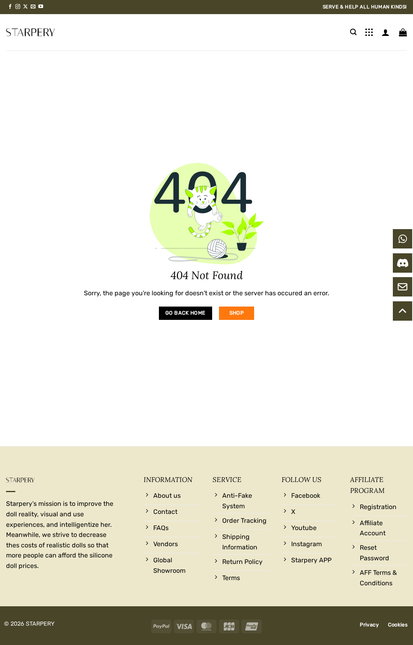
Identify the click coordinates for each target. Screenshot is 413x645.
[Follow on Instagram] (17, 7)
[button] (353, 32)
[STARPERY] (30, 32)
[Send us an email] (33, 7)
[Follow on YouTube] (40, 7)
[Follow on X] (25, 7)
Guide (369, 32)
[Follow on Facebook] (10, 7)
